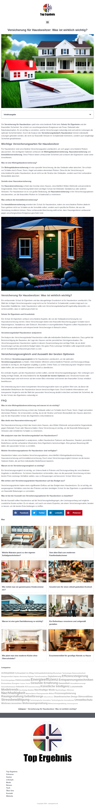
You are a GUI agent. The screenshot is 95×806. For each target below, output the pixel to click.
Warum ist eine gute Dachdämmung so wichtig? (22, 621)
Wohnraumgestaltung (35, 703)
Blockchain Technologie (62, 673)
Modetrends (10, 689)
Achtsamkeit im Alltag (24, 673)
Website (9, 796)
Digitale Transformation (37, 676)
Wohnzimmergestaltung (57, 703)
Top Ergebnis (11, 772)
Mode (8, 782)
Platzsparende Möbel (45, 693)
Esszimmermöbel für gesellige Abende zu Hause (70, 656)
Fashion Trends (25, 683)
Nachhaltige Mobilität (26, 690)
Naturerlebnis (31, 693)
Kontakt (9, 793)
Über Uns (10, 791)
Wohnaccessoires (11, 703)
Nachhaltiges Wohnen (64, 690)
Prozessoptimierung (65, 693)
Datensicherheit (78, 673)
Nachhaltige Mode (44, 689)
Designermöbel (7, 676)
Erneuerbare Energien (10, 683)
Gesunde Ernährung (44, 683)
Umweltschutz (83, 699)
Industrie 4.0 (22, 686)
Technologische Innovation (40, 700)
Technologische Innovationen (62, 700)
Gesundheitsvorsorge (78, 683)
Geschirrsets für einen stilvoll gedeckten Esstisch (70, 587)
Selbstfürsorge (33, 696)
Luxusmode (76, 686)
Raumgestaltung (12, 696)
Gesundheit (64, 683)
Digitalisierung (54, 676)
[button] (48, 22)
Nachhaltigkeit (13, 693)
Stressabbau (85, 696)
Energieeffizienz (44, 679)
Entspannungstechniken (76, 679)
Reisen (9, 785)
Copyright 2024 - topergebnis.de (47, 803)
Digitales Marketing (20, 676)
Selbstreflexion (48, 697)
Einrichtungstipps (8, 680)
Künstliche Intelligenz (55, 686)
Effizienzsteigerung (75, 676)
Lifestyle (9, 780)
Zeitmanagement (72, 703)
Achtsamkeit (7, 673)
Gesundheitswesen (8, 687)
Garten (9, 777)
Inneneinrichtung (34, 687)
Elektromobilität (22, 680)
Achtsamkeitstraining (43, 673)
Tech (8, 788)
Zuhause (22, 709)
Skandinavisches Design (66, 696)
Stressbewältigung (15, 699)
